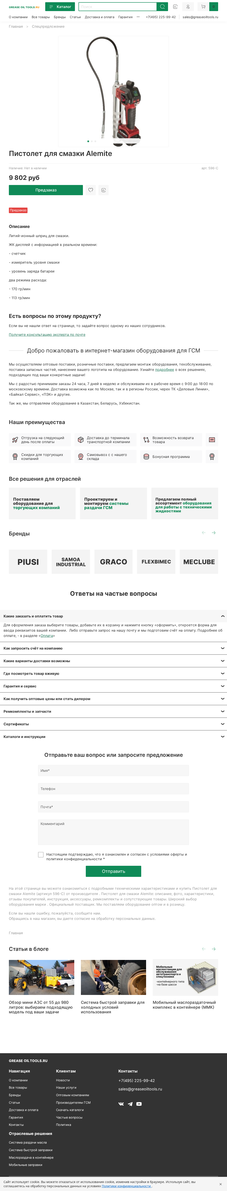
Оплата (47, 635)
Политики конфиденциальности (127, 1186)
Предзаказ (46, 190)
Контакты (16, 1125)
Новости (63, 1080)
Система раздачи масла (28, 1142)
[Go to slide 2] (92, 141)
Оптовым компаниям (72, 1095)
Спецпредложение (48, 26)
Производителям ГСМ (73, 1102)
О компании (18, 17)
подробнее (164, 369)
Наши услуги (66, 1087)
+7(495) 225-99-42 (161, 17)
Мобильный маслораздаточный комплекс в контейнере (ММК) (184, 1005)
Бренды (60, 17)
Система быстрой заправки (31, 1150)
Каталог (64, 6)
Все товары (41, 17)
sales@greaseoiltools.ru (200, 17)
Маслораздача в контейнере (31, 1157)
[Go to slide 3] (95, 141)
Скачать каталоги (70, 1110)
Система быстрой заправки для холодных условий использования (113, 1007)
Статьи (75, 17)
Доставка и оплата (99, 17)
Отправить (113, 871)
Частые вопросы (69, 1117)
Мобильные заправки (25, 1165)
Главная (16, 26)
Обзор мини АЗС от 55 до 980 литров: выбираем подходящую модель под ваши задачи (41, 1007)
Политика (63, 1125)
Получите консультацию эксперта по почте (47, 334)
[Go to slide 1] (88, 141)
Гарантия (125, 17)
